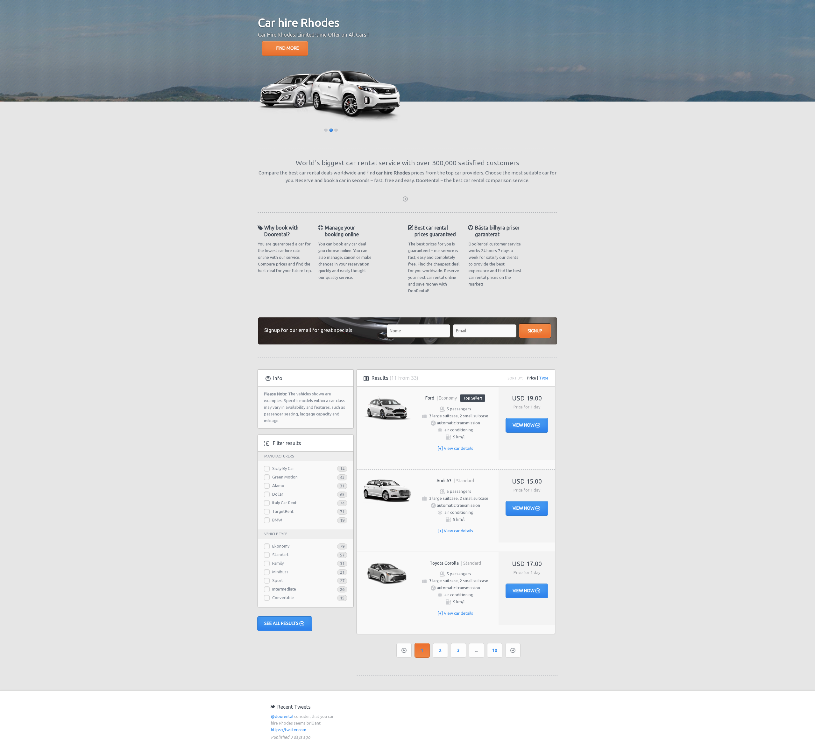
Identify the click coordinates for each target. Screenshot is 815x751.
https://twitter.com (288, 729)
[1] (331, 130)
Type (544, 378)
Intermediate (284, 589)
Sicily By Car (283, 468)
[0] (326, 130)
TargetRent (283, 511)
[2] (336, 130)
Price (531, 378)
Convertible (283, 597)
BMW (277, 520)
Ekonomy (280, 546)
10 (494, 650)
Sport (277, 580)
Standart (280, 554)
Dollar (277, 494)
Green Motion (285, 477)
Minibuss (280, 572)
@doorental (282, 716)
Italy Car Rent (284, 502)
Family (278, 563)
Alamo (278, 485)
